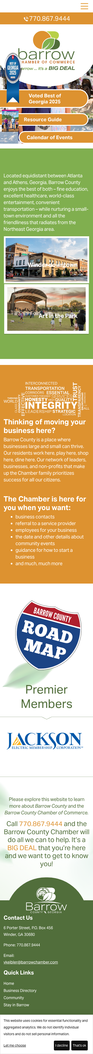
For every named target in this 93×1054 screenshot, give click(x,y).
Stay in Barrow (16, 1004)
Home (9, 983)
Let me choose (15, 1045)
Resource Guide (43, 119)
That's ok (79, 1045)
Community (14, 997)
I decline (61, 1045)
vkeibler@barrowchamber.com (31, 962)
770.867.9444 (49, 18)
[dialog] (46, 1034)
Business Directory (20, 990)
